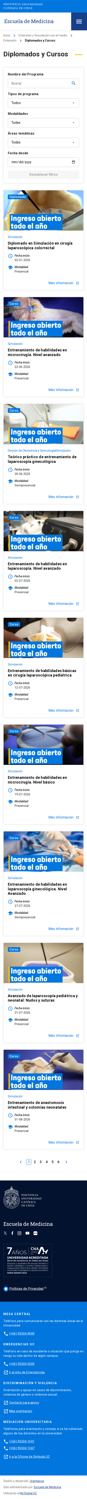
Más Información (63, 283)
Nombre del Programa (26, 74)
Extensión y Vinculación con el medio (43, 35)
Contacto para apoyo (24, 1402)
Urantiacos (37, 1481)
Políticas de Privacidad (24, 1289)
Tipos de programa (23, 94)
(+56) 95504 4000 (22, 1333)
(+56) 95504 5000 (22, 1363)
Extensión (9, 40)
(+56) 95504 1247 (22, 1448)
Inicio (6, 35)
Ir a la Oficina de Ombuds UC (29, 1456)
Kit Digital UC (28, 1493)
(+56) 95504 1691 (22, 1441)
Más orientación (20, 1411)
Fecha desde (18, 153)
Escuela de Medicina (47, 1487)
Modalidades (18, 114)
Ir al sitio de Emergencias (27, 1372)
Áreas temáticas (21, 133)
